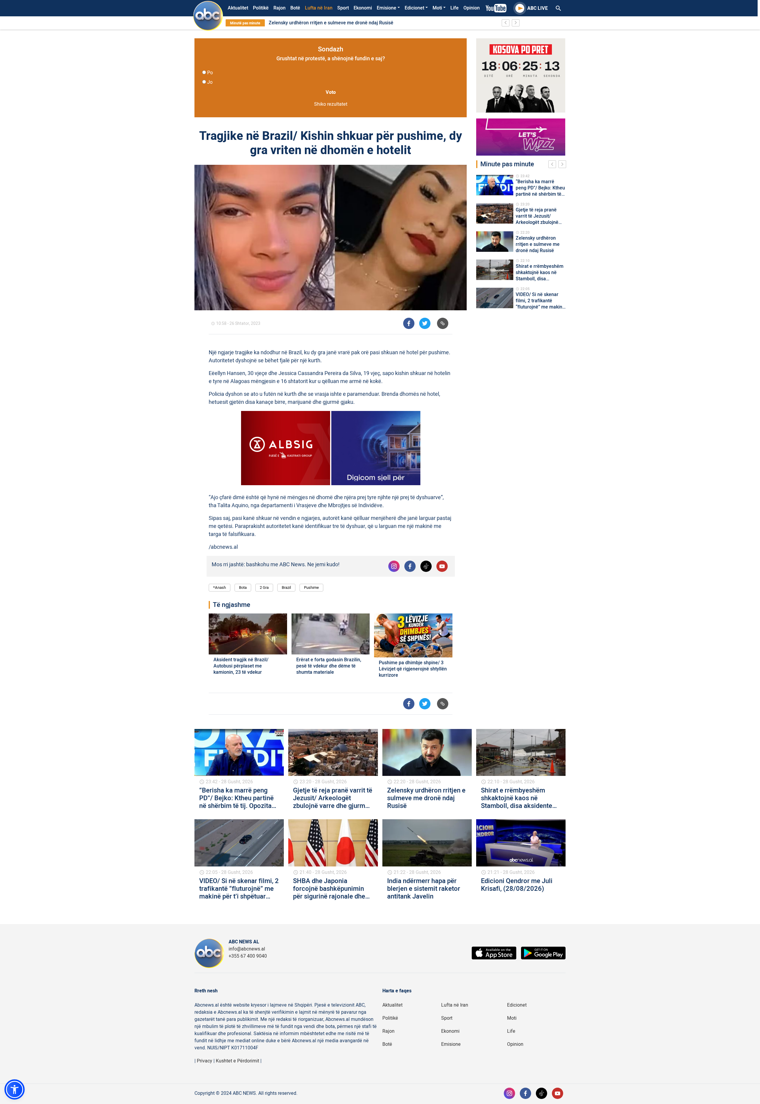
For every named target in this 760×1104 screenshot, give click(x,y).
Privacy (204, 1061)
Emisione (386, 8)
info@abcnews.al (247, 949)
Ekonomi (363, 8)
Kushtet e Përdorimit (237, 1061)
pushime (311, 587)
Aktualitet (238, 8)
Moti (437, 8)
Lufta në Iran (318, 8)
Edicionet (414, 8)
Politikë (261, 8)
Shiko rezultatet (330, 104)
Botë (295, 8)
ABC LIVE (537, 8)
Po (210, 72)
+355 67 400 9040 (248, 956)
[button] (14, 1089)
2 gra (264, 587)
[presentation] (553, 165)
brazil (286, 587)
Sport (343, 8)
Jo (210, 82)
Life (454, 8)
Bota (243, 587)
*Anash (219, 587)
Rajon (279, 8)
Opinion (471, 8)
